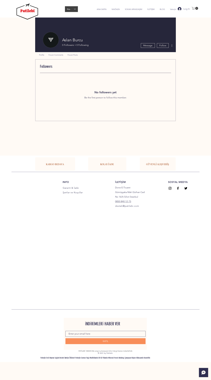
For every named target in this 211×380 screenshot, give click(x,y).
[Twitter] (186, 188)
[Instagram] (170, 188)
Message (147, 45)
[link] (195, 8)
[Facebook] (178, 188)
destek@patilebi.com (127, 206)
